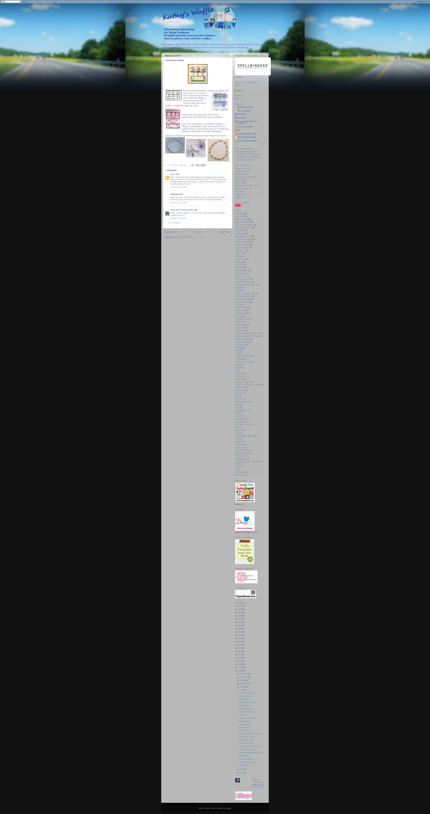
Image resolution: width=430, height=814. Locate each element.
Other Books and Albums (244, 225)
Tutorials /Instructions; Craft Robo (247, 333)
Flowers (238, 256)
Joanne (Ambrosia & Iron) (247, 134)
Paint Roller (239, 442)
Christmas (238, 253)
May (241, 772)
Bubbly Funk (239, 379)
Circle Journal (244, 705)
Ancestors (242, 715)
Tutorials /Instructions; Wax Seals (247, 336)
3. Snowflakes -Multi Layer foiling (247, 157)
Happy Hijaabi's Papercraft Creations (247, 122)
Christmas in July (245, 730)
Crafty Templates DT (242, 222)
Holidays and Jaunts (242, 242)
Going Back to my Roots (248, 718)
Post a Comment (174, 223)
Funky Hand (239, 216)
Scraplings (239, 348)
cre (236, 469)
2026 (240, 606)
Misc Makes (239, 265)
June (242, 769)
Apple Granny (244, 756)
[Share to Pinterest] (205, 165)
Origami (238, 439)
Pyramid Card (240, 447)
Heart (237, 407)
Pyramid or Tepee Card (243, 188)
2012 (239, 651)
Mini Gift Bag (240, 180)
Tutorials (238, 305)
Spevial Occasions (241, 453)
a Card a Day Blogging (243, 239)
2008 (240, 664)
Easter (237, 396)
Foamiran (238, 322)
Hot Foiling (238, 262)
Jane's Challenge (245, 724)
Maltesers (238, 416)
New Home (239, 430)
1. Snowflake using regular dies (246, 151)
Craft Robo (239, 213)
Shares (237, 290)
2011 (239, 655)
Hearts (237, 413)
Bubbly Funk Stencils (242, 382)
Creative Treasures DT (243, 228)
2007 (239, 668)
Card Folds (238, 316)
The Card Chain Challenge (247, 137)
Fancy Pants (239, 399)
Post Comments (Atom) (183, 237)
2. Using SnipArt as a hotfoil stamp (248, 154)
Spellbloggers (240, 251)
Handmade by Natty (245, 107)
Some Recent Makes (246, 740)
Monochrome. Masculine (243, 424)
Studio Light (239, 456)
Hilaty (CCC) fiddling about (247, 141)
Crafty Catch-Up (245, 708)
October (243, 680)
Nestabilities (239, 359)
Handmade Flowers (242, 342)
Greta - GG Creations (245, 127)
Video (237, 350)
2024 (240, 612)
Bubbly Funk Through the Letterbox (248, 385)
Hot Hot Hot (243, 727)
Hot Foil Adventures (242, 302)
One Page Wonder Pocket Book (247, 185)
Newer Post (171, 232)
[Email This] (196, 165)
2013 (239, 648)
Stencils (238, 367)
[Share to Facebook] (202, 165)
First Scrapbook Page (247, 712)
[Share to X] (200, 165)
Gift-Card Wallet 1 (241, 174)
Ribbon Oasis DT (241, 276)
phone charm (240, 475)
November (244, 677)
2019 (239, 629)
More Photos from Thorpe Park (250, 734)
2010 (239, 658)
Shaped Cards (240, 330)
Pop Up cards (240, 445)
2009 (240, 661)
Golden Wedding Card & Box (249, 746)
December (244, 674)
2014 (239, 645)
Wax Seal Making (241, 270)
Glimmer (238, 288)
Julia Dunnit (242, 114)
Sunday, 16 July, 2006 (178, 218)
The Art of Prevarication (248, 749)
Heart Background (241, 410)
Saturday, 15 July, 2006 (178, 187)
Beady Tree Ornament (243, 168)
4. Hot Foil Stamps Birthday (245, 160)
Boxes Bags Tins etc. (242, 236)
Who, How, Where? (246, 743)
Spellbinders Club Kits (243, 282)
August (242, 687)
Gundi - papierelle (244, 111)
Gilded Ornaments (242, 402)
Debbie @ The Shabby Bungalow (182, 210)
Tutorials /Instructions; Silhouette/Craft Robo (249, 463)
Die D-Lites (239, 393)
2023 (240, 616)
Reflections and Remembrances (251, 753)
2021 (239, 622)
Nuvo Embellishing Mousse (244, 436)
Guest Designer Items (243, 299)
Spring (237, 365)
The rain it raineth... (246, 759)
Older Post (224, 232)
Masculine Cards (241, 419)
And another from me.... (247, 737)
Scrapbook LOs (240, 345)
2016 (239, 638)
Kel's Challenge (244, 721)
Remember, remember (247, 762)
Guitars (237, 405)
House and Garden (242, 248)
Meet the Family (245, 765)
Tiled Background (241, 459)
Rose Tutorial (239, 191)
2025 (240, 609)
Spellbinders (239, 230)
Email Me (238, 98)
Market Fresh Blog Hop (243, 356)
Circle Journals (240, 259)
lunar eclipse (239, 472)
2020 (240, 625)
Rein (239, 130)
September (244, 684)
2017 (239, 635)
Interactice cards (241, 325)
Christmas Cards (241, 308)
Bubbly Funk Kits (241, 219)
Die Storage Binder (242, 171)
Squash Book (240, 197)
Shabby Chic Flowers (242, 194)
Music (237, 427)
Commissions (240, 233)
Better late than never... (247, 702)
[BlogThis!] (198, 165)
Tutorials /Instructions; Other (245, 285)
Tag (236, 370)
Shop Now (239, 85)
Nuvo (237, 433)
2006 (240, 671)
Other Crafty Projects (243, 362)
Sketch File (239, 268)
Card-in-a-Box (240, 387)
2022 (240, 619)
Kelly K (173, 174)
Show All (262, 143)
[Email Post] (192, 165)
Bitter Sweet (243, 699)
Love (237, 353)
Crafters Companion (242, 279)
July (241, 690)
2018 (239, 632)
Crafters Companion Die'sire (245, 293)
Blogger (228, 808)
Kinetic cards (239, 327)
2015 (239, 642)
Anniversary (239, 373)
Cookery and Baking (242, 339)
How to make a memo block (245, 177)
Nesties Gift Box (241, 183)
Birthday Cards (240, 310)
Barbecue (238, 376)
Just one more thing (246, 693)
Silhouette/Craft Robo (242, 450)
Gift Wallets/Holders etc (243, 296)
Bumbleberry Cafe (242, 319)
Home (198, 232)
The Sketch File (240, 313)
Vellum (237, 466)
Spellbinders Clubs (241, 245)
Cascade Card (240, 390)
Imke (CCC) (241, 118)
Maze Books (239, 273)
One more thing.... (245, 696)
